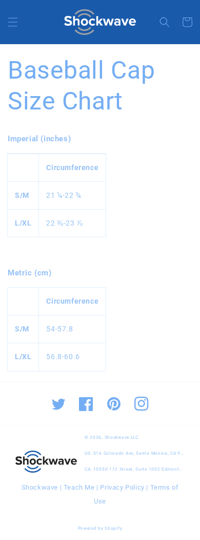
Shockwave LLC (121, 437)
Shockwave (40, 487)
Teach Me (79, 487)
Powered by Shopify (100, 528)
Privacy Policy (122, 487)
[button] (13, 22)
